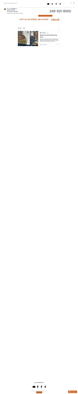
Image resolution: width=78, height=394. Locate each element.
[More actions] (58, 32)
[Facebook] (52, 4)
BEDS (24, 28)
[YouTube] (48, 4)
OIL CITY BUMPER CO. (12, 8)
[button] (73, 3)
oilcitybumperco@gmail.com (10, 3)
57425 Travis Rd (11, 10)
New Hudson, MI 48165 (12, 11)
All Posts (19, 28)
